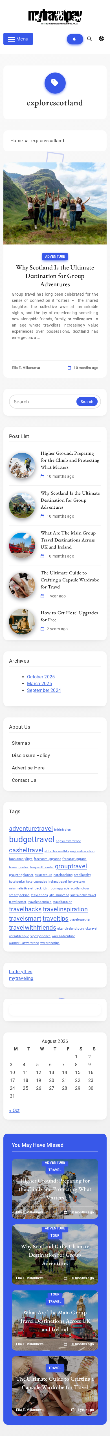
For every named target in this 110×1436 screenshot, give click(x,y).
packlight (42, 888)
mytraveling (21, 978)
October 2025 (41, 677)
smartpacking (19, 895)
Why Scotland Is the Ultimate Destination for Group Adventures (55, 275)
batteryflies (20, 971)
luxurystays (76, 882)
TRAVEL (55, 1170)
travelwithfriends (32, 927)
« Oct (14, 1110)
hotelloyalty (82, 875)
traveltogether (80, 919)
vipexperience (40, 936)
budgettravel (32, 839)
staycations (39, 895)
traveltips (56, 918)
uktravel (91, 928)
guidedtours (43, 875)
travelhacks (25, 909)
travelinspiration (65, 909)
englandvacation (82, 851)
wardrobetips (50, 943)
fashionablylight (21, 859)
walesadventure (63, 936)
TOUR (54, 1236)
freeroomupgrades (47, 859)
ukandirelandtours (70, 928)
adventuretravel (31, 828)
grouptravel (71, 866)
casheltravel (26, 850)
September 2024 (44, 690)
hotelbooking (63, 875)
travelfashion (62, 902)
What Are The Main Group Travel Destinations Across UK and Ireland (68, 540)
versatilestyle (19, 936)
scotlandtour (80, 888)
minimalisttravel (21, 888)
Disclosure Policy (31, 755)
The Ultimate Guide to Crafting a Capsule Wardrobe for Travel (70, 580)
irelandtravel (58, 882)
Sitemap (21, 743)
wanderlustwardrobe (24, 943)
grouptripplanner (21, 875)
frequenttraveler (42, 867)
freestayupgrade (74, 859)
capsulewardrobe (68, 841)
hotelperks (17, 882)
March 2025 (39, 683)
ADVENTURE (55, 257)
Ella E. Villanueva (26, 368)
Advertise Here (28, 768)
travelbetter (18, 902)
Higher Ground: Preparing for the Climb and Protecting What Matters (70, 460)
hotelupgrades (36, 882)
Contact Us (24, 780)
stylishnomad (59, 895)
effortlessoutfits (57, 851)
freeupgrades (19, 867)
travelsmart (25, 918)
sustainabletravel (83, 895)
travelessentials (40, 902)
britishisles (62, 830)
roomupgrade (59, 888)
